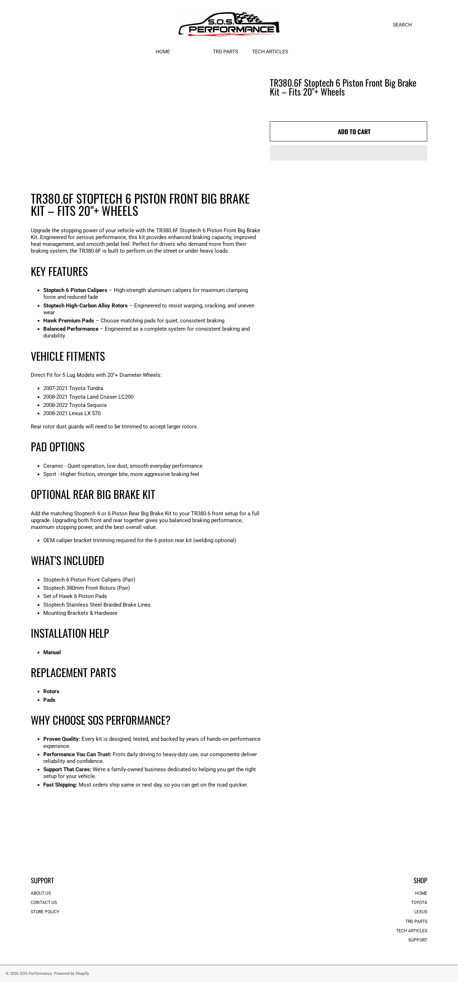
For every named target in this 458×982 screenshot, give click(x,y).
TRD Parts (416, 921)
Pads (49, 700)
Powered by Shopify (71, 973)
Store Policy (45, 911)
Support (417, 940)
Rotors (51, 691)
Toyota (419, 902)
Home (421, 893)
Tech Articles (411, 930)
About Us (41, 893)
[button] (348, 153)
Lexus (420, 911)
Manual (52, 652)
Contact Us (44, 902)
